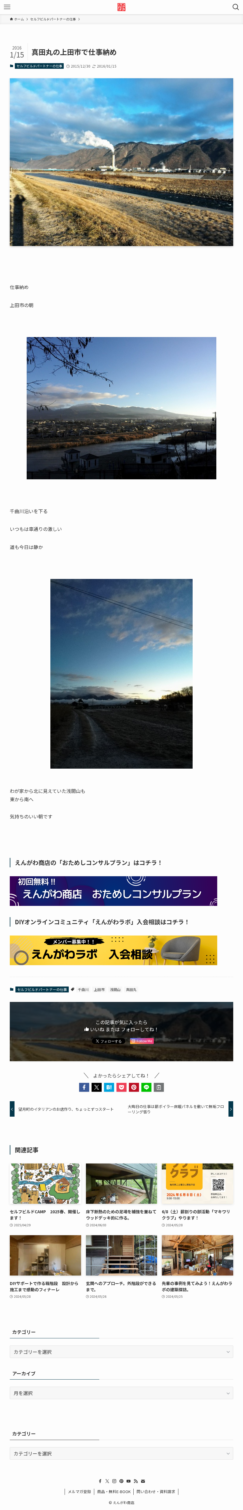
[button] (84, 1087)
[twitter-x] (107, 1481)
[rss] (135, 1481)
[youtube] (128, 1481)
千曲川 (83, 989)
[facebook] (100, 1481)
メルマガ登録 (79, 1491)
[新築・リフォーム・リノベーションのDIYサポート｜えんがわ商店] (121, 7)
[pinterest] (121, 1481)
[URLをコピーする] (159, 1087)
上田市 (99, 989)
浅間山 (115, 989)
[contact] (143, 1481)
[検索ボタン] (236, 7)
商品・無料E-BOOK (114, 1491)
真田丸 (131, 989)
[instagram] (114, 1481)
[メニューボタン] (7, 7)
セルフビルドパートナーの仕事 (39, 65)
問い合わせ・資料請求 (156, 1491)
